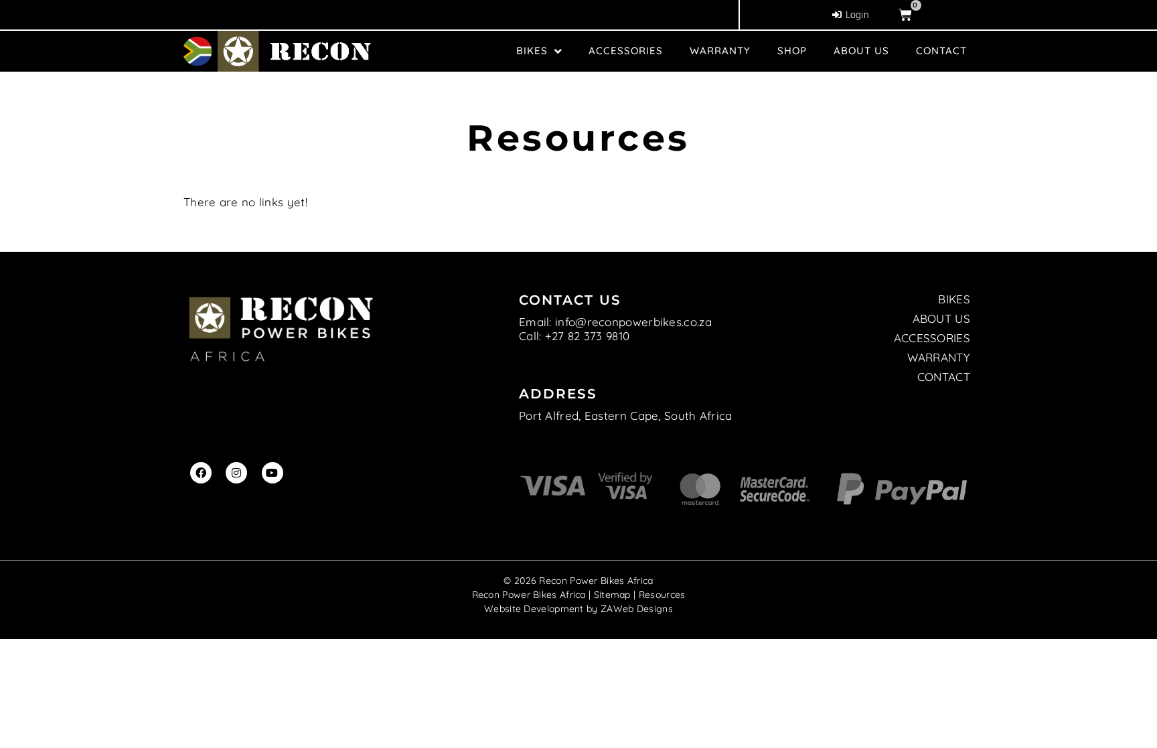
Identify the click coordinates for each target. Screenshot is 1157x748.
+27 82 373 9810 (587, 336)
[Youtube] (272, 472)
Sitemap (612, 595)
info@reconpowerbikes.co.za (633, 322)
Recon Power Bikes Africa (529, 595)
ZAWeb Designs (637, 609)
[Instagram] (236, 472)
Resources (662, 595)
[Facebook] (201, 472)
